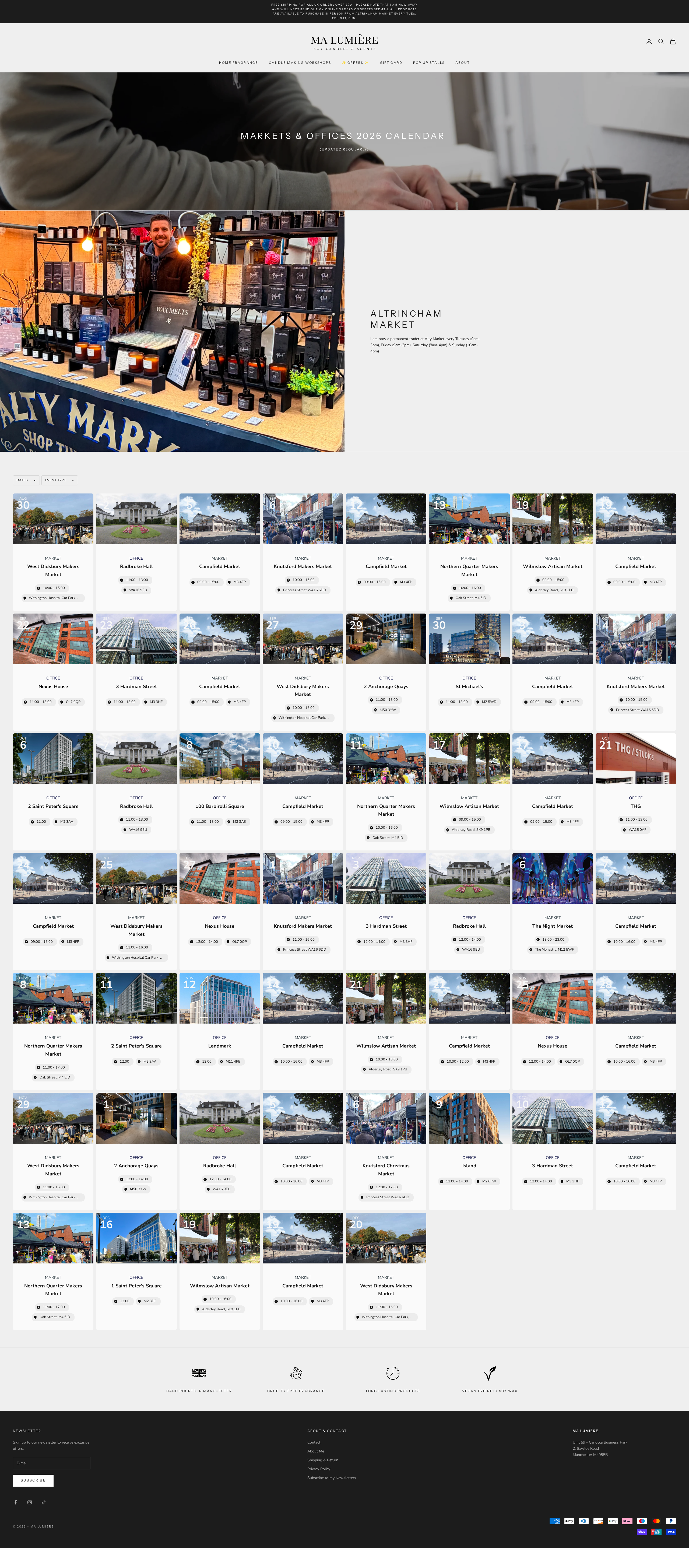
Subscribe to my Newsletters (331, 1477)
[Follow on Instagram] (29, 1502)
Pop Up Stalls (429, 63)
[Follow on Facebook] (15, 1502)
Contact (313, 1442)
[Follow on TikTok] (43, 1502)
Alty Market (434, 338)
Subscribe (33, 1480)
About (462, 63)
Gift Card (391, 63)
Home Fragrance (238, 63)
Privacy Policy (318, 1469)
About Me (315, 1451)
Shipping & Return (322, 1460)
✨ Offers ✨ (355, 63)
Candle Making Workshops (300, 63)
